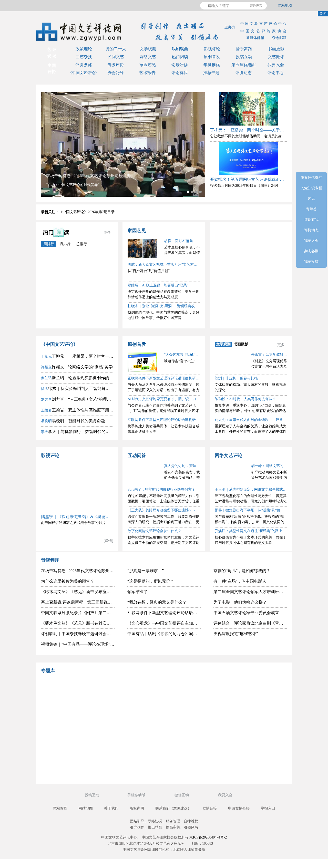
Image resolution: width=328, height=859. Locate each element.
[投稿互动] (134, 741)
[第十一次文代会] (252, 691)
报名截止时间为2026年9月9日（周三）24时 (244, 186)
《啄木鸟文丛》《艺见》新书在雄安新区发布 (78, 623)
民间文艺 (116, 57)
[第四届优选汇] (75, 691)
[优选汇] (252, 741)
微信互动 (182, 795)
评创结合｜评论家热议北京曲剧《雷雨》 (250, 623)
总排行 (81, 244)
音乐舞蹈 (244, 49)
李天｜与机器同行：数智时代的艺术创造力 (77, 431)
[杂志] (75, 741)
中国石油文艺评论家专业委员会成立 (246, 612)
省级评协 (115, 65)
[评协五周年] (193, 766)
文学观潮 (148, 49)
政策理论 (84, 49)
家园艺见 (147, 65)
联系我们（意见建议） (173, 808)
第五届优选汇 (243, 65)
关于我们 (111, 808)
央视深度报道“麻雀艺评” (235, 634)
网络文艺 (148, 57)
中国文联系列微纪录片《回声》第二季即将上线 (78, 612)
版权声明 (137, 808)
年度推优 (211, 65)
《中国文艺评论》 (83, 73)
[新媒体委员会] (193, 691)
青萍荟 (254, 268)
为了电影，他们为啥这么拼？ (240, 602)
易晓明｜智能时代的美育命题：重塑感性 (77, 421)
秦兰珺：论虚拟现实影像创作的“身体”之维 (77, 378)
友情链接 (209, 808)
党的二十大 (116, 49)
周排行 (48, 244)
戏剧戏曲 (180, 49)
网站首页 (60, 808)
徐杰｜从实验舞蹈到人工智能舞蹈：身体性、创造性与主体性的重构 (77, 388)
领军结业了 (137, 591)
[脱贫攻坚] (134, 716)
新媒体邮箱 (255, 38)
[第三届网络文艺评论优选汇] (134, 691)
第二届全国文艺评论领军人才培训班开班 (250, 591)
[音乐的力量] (134, 766)
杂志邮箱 (279, 38)
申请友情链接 (239, 808)
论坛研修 (179, 65)
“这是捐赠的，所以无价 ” (150, 581)
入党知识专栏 (254, 243)
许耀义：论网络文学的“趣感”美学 (77, 367)
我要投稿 (311, 262)
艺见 (254, 256)
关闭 (322, 14)
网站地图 (285, 5)
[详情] (108, 541)
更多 (107, 232)
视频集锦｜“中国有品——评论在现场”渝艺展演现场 (78, 644)
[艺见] (252, 716)
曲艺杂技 (84, 57)
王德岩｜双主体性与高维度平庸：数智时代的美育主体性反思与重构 (77, 410)
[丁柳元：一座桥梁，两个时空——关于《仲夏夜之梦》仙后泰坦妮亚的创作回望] (248, 109)
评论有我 (179, 72)
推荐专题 (211, 72)
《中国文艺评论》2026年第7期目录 (87, 212)
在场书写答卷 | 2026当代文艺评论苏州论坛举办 (78, 570)
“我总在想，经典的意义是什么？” (157, 602)
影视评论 (212, 49)
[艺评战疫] (75, 766)
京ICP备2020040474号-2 (208, 837)
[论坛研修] (193, 716)
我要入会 (276, 65)
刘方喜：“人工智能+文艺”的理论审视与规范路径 (77, 399)
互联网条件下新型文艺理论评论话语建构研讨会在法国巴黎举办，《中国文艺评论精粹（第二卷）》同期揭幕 (164, 612)
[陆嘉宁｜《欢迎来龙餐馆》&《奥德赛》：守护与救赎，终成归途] (77, 486)
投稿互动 (244, 57)
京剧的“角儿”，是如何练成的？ (241, 570)
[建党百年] (75, 716)
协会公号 (115, 72)
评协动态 (243, 72)
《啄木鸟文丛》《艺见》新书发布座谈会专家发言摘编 (78, 591)
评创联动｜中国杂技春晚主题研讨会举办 (78, 634)
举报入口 (268, 808)
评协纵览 (83, 65)
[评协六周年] (193, 741)
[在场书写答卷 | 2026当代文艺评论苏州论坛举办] (123, 144)
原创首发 (212, 57)
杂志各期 (254, 317)
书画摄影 (276, 49)
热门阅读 (180, 57)
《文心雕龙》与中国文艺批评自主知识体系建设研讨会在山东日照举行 (164, 623)
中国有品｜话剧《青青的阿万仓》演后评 (164, 634)
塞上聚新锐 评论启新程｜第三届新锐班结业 (78, 602)
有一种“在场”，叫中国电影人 (239, 581)
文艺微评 (276, 57)
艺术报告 (147, 72)
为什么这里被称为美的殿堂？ (67, 581)
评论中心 (275, 72)
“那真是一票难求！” (145, 570)
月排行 (65, 244)
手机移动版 (136, 795)
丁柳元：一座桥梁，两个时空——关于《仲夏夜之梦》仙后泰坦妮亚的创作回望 (248, 130)
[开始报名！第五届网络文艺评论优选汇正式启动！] (248, 158)
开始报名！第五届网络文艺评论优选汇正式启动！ (248, 179)
